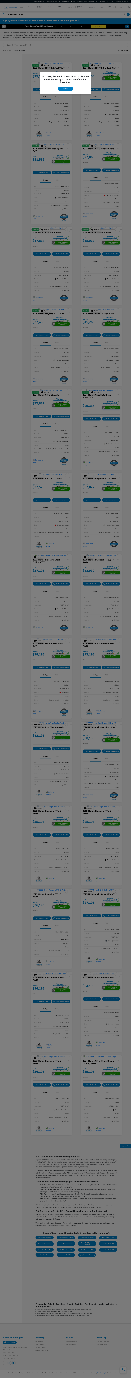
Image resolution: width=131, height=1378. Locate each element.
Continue (65, 89)
